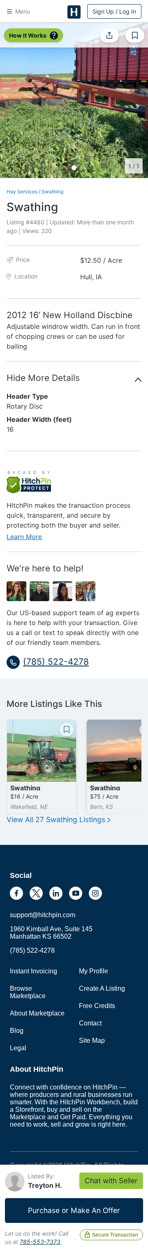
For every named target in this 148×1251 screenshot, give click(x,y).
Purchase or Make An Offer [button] (74, 1210)
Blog (16, 1030)
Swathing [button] (52, 191)
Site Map (92, 1040)
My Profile (93, 971)
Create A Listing (102, 988)
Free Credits (97, 1005)
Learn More (24, 537)
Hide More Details (43, 378)
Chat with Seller (111, 1180)
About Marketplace (37, 1013)
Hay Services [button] (22, 191)
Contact (90, 1023)
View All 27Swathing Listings (57, 819)
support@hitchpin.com (42, 914)
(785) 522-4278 (32, 950)
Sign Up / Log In (114, 11)
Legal (18, 1047)
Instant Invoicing (33, 971)
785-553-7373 (40, 1241)
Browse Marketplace (28, 992)
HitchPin (74, 12)
